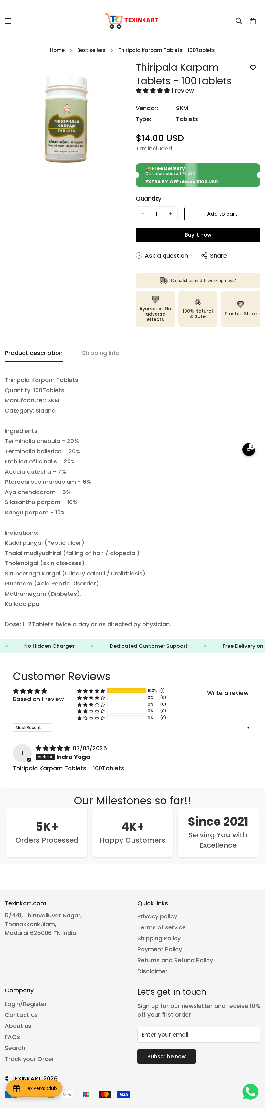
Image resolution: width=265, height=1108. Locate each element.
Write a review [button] (228, 693)
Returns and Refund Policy (175, 960)
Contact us (21, 1015)
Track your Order (29, 1059)
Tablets (187, 119)
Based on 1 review (38, 699)
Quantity (148, 198)
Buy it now (198, 235)
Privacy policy (157, 916)
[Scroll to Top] (252, 1072)
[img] (53, 748)
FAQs (12, 1037)
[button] (252, 21)
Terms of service (161, 927)
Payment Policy (159, 949)
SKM (182, 108)
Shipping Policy (159, 938)
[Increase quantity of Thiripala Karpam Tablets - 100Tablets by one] (170, 214)
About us (18, 1026)
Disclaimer (152, 971)
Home (57, 50)
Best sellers (91, 50)
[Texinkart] (132, 21)
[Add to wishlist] (253, 68)
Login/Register (26, 1004)
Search (15, 1048)
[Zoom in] (118, 73)
